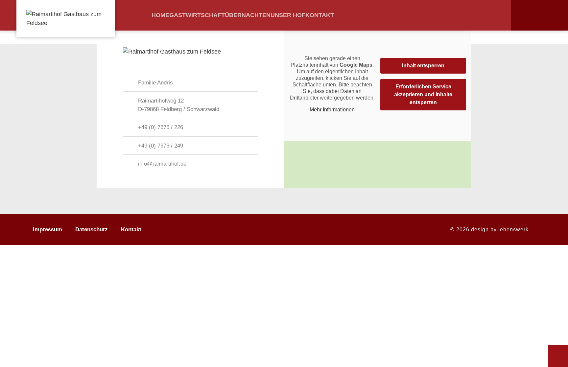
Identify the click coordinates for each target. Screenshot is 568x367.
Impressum (47, 229)
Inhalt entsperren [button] (423, 65)
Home (160, 15)
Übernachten (248, 15)
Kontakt (319, 15)
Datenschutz (91, 229)
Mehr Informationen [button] (332, 109)
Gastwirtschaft (197, 15)
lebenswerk (513, 229)
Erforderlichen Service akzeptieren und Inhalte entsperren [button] (423, 94)
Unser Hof (288, 15)
